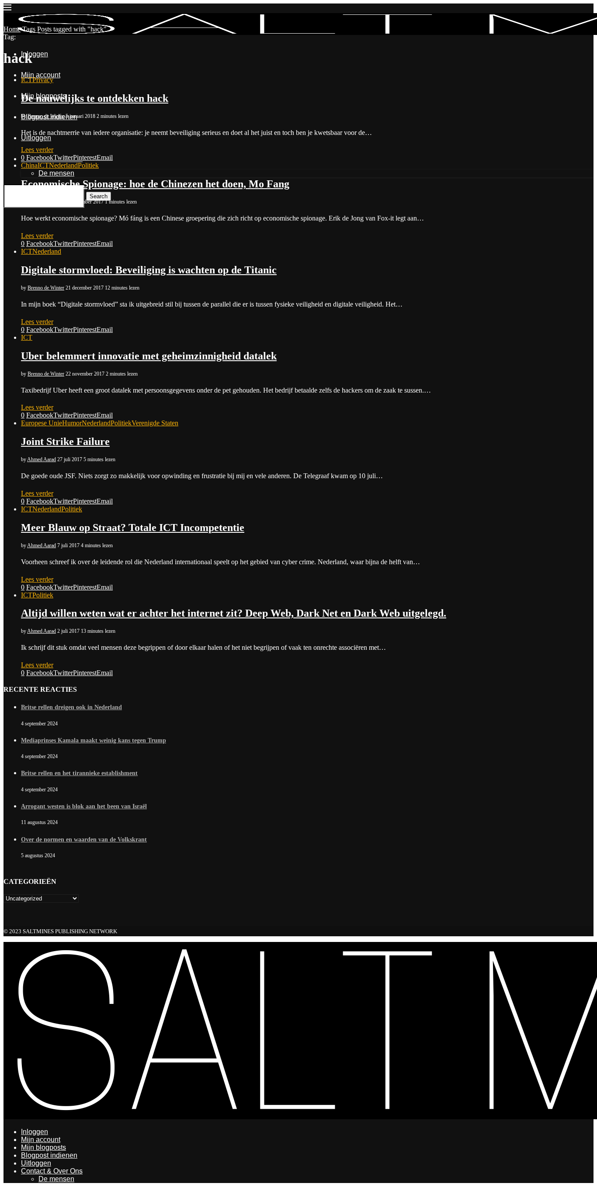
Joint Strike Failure (65, 441)
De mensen (56, 1179)
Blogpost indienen (49, 1155)
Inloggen (34, 1131)
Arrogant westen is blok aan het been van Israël (84, 806)
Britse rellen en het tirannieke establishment (79, 773)
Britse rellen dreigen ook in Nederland (71, 707)
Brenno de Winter (46, 116)
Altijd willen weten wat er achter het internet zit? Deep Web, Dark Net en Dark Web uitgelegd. (233, 613)
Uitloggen (36, 1163)
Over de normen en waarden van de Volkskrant (84, 839)
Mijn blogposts (43, 1147)
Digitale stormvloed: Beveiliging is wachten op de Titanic (149, 270)
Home (12, 29)
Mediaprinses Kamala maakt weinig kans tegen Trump (93, 740)
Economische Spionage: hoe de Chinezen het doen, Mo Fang (155, 184)
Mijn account (40, 1139)
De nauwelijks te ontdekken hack (94, 98)
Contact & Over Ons (52, 1171)
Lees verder (37, 149)
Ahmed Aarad (41, 459)
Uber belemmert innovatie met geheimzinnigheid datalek (149, 356)
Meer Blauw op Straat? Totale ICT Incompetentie (132, 527)
